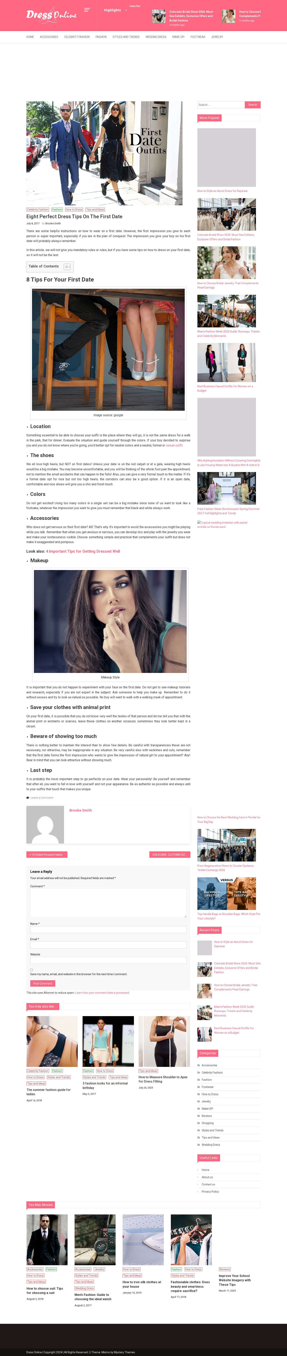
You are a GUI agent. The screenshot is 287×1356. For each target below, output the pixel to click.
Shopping (208, 1123)
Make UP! (178, 36)
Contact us (208, 1184)
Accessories (49, 36)
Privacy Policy (210, 1191)
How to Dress (74, 209)
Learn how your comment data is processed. (102, 992)
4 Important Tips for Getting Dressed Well (84, 551)
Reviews (207, 1115)
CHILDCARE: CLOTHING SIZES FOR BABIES (171, 854)
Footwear (198, 36)
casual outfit (174, 445)
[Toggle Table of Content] (65, 267)
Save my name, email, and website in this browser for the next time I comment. (78, 974)
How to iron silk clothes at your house (142, 1284)
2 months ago (164, 25)
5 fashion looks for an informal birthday (105, 1086)
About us (207, 1177)
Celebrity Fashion (77, 36)
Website (35, 954)
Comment (37, 886)
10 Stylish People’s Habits (46, 854)
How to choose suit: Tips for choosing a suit (45, 1291)
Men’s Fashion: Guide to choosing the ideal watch (93, 1297)
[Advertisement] (143, 72)
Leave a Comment (42, 797)
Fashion (101, 36)
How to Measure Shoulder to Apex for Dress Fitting (163, 1079)
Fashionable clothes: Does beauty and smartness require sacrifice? (190, 1286)
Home (30, 36)
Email (34, 939)
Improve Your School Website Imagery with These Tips (235, 1280)
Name (35, 923)
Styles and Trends (126, 36)
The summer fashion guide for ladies (49, 1092)
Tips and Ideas (95, 209)
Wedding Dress (156, 36)
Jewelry (217, 36)
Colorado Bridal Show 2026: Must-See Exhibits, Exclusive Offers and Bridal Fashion (179, 16)
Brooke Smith (53, 223)
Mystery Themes (124, 1352)
